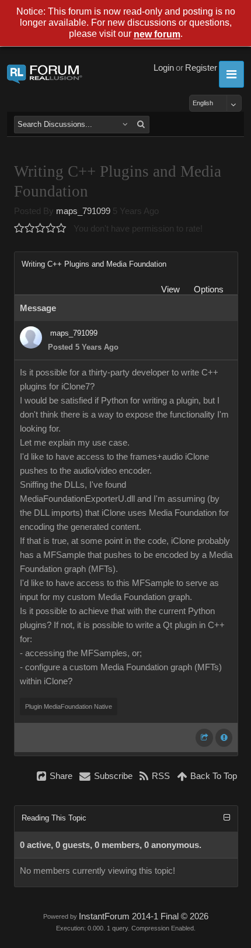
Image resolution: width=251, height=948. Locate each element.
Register (201, 68)
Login (164, 68)
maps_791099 (83, 211)
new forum (157, 35)
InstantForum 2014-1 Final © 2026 (143, 916)
